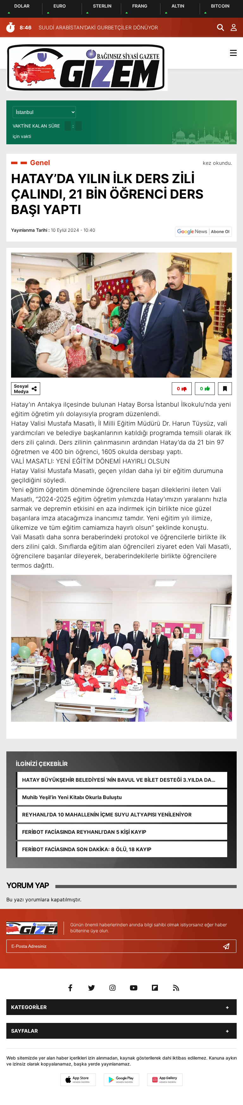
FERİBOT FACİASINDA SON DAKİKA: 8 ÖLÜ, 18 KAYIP (86, 849)
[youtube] (133, 987)
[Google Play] (121, 1079)
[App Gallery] (165, 1079)
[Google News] (203, 231)
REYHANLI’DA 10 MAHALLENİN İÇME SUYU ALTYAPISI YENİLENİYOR (107, 814)
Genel (40, 162)
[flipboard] (155, 987)
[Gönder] (228, 946)
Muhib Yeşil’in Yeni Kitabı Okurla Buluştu (72, 797)
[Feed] (176, 987)
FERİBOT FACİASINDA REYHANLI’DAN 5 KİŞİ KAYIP (84, 832)
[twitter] (91, 987)
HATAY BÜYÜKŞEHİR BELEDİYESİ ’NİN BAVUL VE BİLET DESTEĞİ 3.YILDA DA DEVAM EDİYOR (116, 780)
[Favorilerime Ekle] (225, 388)
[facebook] (70, 987)
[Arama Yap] (217, 27)
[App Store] (78, 1079)
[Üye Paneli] (230, 27)
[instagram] (112, 987)
